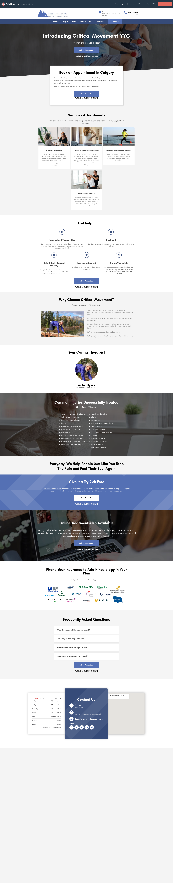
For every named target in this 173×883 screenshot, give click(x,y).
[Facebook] (81, 727)
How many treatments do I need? (72, 656)
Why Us (65, 22)
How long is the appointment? (71, 638)
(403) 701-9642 (133, 12)
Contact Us (100, 22)
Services (56, 22)
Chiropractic (130, 4)
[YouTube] (87, 727)
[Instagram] (71, 727)
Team (74, 22)
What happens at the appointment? (73, 630)
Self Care (140, 4)
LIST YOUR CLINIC (165, 4)
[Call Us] (71, 705)
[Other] (92, 727)
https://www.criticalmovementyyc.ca (89, 719)
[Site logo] (8, 4)
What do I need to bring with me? (72, 647)
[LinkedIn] (76, 727)
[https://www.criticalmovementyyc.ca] (71, 719)
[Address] (100, 12)
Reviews (83, 22)
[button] (86, 630)
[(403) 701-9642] (125, 12)
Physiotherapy (119, 4)
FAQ (90, 22)
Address (105, 12)
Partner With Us (151, 4)
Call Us (78, 705)
